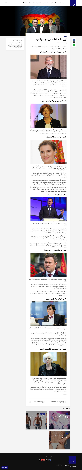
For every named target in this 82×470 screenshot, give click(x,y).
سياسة (65, 394)
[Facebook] (50, 460)
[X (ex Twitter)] (48, 460)
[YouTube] (42, 460)
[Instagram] (46, 460)
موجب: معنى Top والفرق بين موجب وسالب (60, 436)
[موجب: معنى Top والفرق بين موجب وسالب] (59, 440)
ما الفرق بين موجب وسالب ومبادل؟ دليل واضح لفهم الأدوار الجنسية (36, 417)
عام (65, 36)
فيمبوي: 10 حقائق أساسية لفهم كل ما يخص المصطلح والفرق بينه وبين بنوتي (60, 417)
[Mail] (40, 460)
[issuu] (44, 460)
